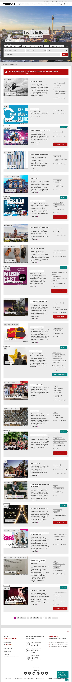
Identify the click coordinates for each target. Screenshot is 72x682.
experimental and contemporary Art (59, 272)
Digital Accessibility (29, 678)
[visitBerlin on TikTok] (42, 673)
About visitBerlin (8, 648)
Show (6, 506)
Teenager (56, 182)
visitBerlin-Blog (53, 636)
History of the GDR (58, 328)
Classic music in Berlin (56, 276)
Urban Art (64, 360)
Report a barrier (40, 678)
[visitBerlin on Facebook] (25, 673)
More (67, 46)
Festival (7, 199)
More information (60, 374)
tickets (33, 652)
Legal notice (8, 678)
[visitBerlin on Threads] (29, 673)
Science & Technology (11, 176)
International (61, 83)
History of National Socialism (60, 250)
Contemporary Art (55, 280)
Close (67, 672)
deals (32, 650)
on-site (36, 645)
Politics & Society (57, 85)
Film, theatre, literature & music (15, 558)
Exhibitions (8, 225)
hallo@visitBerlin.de (10, 638)
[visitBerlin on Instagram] (38, 673)
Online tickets (10, 54)
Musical (6, 588)
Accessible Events (56, 352)
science (55, 304)
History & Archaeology (11, 246)
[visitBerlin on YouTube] (33, 673)
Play (5, 433)
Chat (66, 680)
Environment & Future (58, 302)
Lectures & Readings (11, 325)
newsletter (9, 644)
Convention (6, 653)
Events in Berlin (36, 32)
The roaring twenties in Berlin (60, 592)
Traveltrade (6, 654)
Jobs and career (7, 651)
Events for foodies (58, 132)
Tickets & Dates (60, 144)
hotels (36, 650)
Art (5, 349)
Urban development (58, 87)
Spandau (56, 206)
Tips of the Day (10, 41)
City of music (64, 278)
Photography (8, 79)
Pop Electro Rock (10, 128)
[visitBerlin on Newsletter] (46, 673)
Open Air (56, 442)
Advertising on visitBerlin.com (11, 656)
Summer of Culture (58, 133)
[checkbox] (8, 46)
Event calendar (36, 36)
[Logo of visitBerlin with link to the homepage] (9, 4)
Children (55, 440)
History (55, 83)
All (2, 41)
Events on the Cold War (59, 536)
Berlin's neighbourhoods (59, 204)
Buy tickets (60, 316)
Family (6, 107)
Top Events (19, 41)
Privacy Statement (17, 678)
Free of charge (57, 156)
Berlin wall (56, 386)
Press (5, 650)
